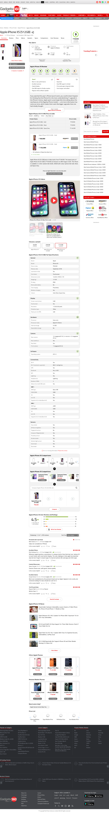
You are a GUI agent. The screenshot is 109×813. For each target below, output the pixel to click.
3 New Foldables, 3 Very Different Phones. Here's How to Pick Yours (100, 115)
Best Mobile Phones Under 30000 (92, 156)
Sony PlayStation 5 (23, 730)
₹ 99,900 (76, 39)
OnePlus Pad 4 (21, 737)
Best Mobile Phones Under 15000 (92, 147)
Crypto (53, 18)
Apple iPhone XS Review (54, 110)
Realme (88, 747)
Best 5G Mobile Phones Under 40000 (93, 189)
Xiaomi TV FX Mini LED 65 (61, 739)
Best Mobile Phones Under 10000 (92, 145)
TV (62, 18)
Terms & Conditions (43, 801)
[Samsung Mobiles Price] (35, 715)
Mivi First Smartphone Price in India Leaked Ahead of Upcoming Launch (18, 780)
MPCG (68, 2)
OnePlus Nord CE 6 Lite (24, 735)
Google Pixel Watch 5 (60, 735)
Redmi (100, 730)
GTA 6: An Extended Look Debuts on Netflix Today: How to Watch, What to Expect (19, 763)
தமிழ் (68, 795)
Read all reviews (54, 599)
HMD (75, 737)
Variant (31, 116)
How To (30, 18)
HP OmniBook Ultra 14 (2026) (25, 743)
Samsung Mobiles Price (34, 720)
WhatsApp (69, 805)
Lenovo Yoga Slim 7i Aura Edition (8, 749)
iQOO (75, 745)
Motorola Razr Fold (5, 732)
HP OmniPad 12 (22, 732)
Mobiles (17, 18)
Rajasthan (62, 2)
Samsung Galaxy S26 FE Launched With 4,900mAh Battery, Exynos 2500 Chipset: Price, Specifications (91, 780)
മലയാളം (62, 798)
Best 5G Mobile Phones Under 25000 (93, 184)
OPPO (87, 743)
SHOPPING (52, 2)
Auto (31, 15)
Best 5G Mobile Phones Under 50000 (93, 192)
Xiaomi (100, 743)
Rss (72, 805)
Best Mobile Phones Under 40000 (92, 161)
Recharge (91, 15)
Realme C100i (41, 737)
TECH (42, 2)
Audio (58, 18)
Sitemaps (24, 795)
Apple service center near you (38, 707)
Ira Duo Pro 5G (41, 752)
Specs (36, 38)
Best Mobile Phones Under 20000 (92, 150)
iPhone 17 (20, 745)
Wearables (98, 18)
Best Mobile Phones (89, 139)
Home (3, 15)
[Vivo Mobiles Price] (74, 715)
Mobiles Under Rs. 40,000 (6, 739)
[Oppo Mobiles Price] (48, 715)
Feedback (23, 797)
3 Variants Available (16, 71)
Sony (99, 737)
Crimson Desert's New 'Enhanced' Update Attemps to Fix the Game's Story (56, 763)
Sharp (99, 735)
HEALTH (38, 2)
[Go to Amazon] (34, 137)
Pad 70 (57, 730)
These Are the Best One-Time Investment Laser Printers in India (93, 763)
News (36, 15)
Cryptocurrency (22, 741)
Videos (23, 38)
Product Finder (69, 15)
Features (51, 15)
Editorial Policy (41, 799)
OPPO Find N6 (3, 737)
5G (104, 18)
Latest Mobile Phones (23, 751)
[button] (77, 461)
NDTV (1, 2)
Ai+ (75, 730)
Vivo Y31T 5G (41, 735)
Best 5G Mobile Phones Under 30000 (93, 187)
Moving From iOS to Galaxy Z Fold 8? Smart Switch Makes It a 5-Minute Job (100, 123)
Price (17, 38)
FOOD (27, 2)
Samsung (100, 732)
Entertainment (44, 18)
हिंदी (14, 2)
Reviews (43, 15)
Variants (29, 38)
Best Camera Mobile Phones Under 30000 (95, 175)
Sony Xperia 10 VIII (43, 745)
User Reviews (54, 38)
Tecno (99, 741)
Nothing (88, 737)
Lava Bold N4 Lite (42, 739)
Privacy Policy (41, 795)
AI (17, 15)
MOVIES (18, 2)
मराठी (76, 795)
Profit (10, 2)
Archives (23, 799)
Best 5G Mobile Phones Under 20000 (93, 181)
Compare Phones (22, 753)
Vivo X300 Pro (3, 747)
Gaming (36, 18)
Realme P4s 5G (42, 741)
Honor (76, 739)
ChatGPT (2, 735)
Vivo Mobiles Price (74, 719)
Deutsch (68, 798)
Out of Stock (74, 138)
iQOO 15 (2, 745)
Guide (59, 15)
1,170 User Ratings (10, 35)
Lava (87, 730)
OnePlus (88, 741)
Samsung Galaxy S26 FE (44, 730)
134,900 (42, 148)
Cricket (23, 2)
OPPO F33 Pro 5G (22, 739)
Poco (87, 745)
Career (39, 793)
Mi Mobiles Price (61, 719)
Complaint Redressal (43, 803)
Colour (42, 116)
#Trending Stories (5, 760)
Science (91, 18)
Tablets (85, 18)
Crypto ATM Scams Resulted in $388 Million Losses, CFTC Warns (56, 780)
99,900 (42, 139)
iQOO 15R (2, 752)
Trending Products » (90, 51)
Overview (4, 38)
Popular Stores (89, 197)
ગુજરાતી (56, 798)
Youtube (62, 805)
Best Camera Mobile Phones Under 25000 (95, 173)
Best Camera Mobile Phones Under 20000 (95, 170)
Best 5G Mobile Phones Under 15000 (93, 178)
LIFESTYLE (32, 2)
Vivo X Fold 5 (3, 754)
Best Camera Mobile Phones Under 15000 (95, 167)
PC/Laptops (68, 18)
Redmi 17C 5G (41, 743)
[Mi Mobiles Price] (61, 715)
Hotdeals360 (77, 18)
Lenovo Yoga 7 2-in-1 (43, 747)
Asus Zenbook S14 (5, 743)
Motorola (88, 735)
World (6, 2)
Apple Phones (21, 28)
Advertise (24, 805)
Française (74, 798)
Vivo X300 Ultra (4, 741)
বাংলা (64, 795)
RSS (22, 803)
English (56, 795)
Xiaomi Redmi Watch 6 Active (62, 732)
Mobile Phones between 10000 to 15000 (94, 164)
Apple (1, 35)
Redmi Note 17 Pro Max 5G (45, 732)
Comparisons (44, 38)
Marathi (73, 2)
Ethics (39, 797)
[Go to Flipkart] (34, 146)
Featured (87, 102)
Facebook (55, 805)
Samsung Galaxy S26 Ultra (6, 730)
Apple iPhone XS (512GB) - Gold (48, 135)
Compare (81, 15)
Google (76, 735)
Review (11, 38)
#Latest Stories (5, 776)
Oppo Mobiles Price (48, 719)
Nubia (87, 739)
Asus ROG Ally (58, 743)
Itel (75, 747)
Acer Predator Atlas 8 (60, 741)
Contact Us (24, 801)
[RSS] (108, 2)
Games (47, 2)
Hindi (60, 795)
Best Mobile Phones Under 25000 (92, 153)
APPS (57, 2)
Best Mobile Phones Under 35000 (92, 159)
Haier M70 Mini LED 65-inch (62, 737)
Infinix (75, 743)
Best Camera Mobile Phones (91, 142)
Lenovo (88, 732)
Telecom (23, 18)
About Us (23, 793)
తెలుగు (72, 795)
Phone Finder (13, 28)
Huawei (76, 741)
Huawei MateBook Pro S (44, 749)
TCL (99, 739)
